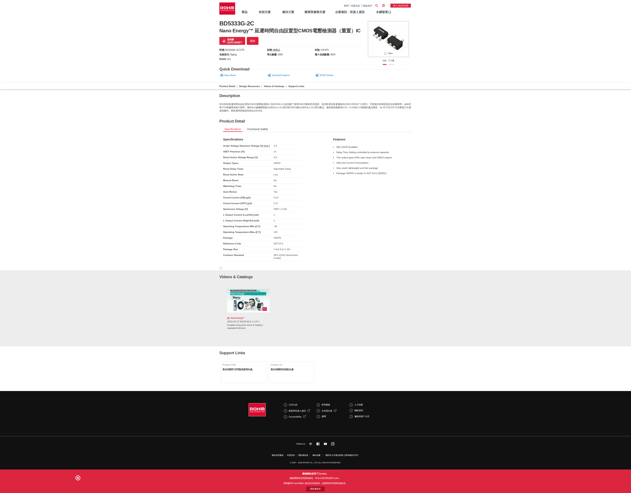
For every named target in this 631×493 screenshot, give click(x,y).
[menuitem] (382, 12)
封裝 (385, 60)
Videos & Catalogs (274, 86)
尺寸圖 (391, 60)
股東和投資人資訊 (297, 411)
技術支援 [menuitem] (265, 12)
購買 (252, 41)
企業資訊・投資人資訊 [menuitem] (350, 12)
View (390, 53)
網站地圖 (316, 455)
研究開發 (326, 404)
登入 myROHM (400, 5)
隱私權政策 (303, 455)
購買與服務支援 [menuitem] (315, 12)
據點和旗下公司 (361, 416)
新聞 (346, 5)
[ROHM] (227, 9)
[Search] (376, 5)
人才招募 (358, 404)
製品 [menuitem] (245, 12)
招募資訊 (355, 5)
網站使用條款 (278, 455)
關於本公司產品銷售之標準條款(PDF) (342, 455)
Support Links (296, 86)
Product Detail (227, 86)
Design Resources (249, 86)
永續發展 (382, 12)
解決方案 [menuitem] (288, 12)
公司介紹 (293, 404)
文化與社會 (327, 411)
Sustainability (295, 416)
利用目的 (291, 455)
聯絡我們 (367, 5)
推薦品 (276, 49)
